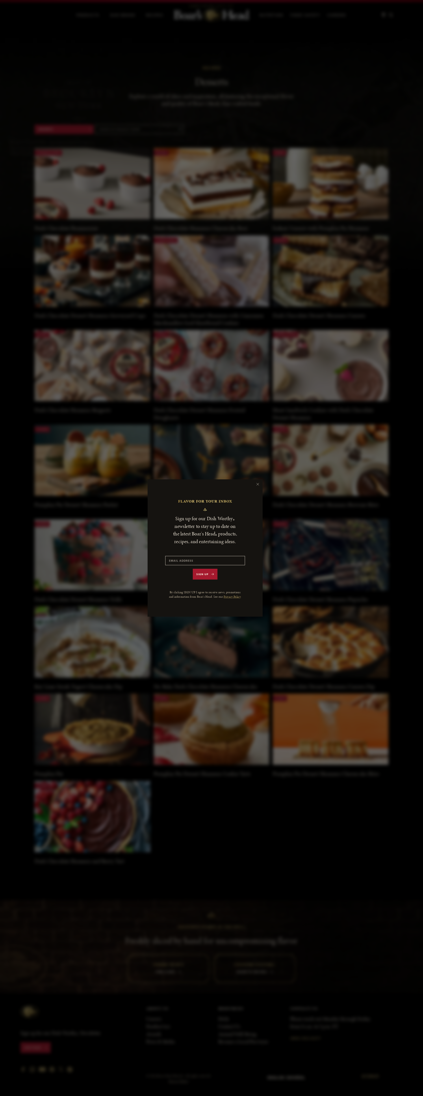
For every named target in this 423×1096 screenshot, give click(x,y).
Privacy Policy (232, 597)
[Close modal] (257, 484)
